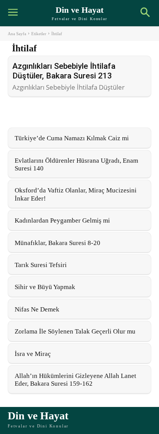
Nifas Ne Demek (37, 309)
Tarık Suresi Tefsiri (41, 265)
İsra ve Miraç (33, 353)
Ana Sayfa (17, 33)
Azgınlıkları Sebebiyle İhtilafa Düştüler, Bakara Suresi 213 (63, 70)
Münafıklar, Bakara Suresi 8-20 (57, 243)
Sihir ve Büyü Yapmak (45, 287)
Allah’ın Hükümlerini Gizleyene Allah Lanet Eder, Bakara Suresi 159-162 (75, 379)
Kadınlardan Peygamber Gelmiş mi (62, 220)
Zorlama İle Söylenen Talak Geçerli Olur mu (75, 331)
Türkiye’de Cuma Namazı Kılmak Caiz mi (72, 138)
